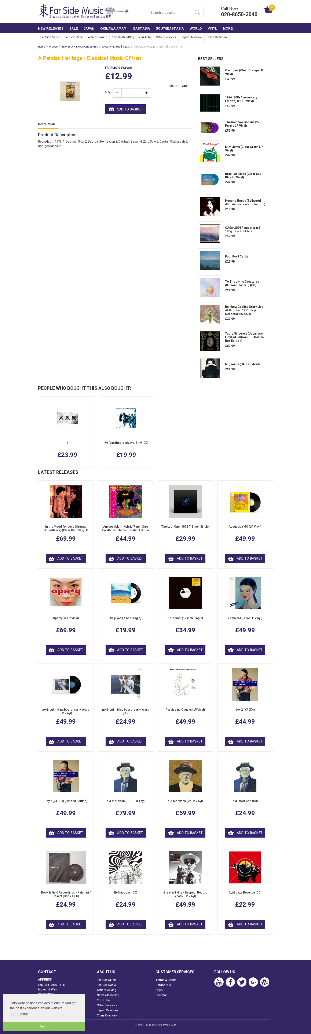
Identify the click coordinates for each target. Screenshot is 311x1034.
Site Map (162, 995)
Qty (107, 92)
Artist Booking (97, 37)
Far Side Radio (74, 37)
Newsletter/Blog (123, 37)
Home (41, 46)
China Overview (217, 37)
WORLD (196, 28)
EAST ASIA (141, 28)
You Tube (145, 37)
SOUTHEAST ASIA (170, 28)
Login (159, 990)
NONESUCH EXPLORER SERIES (80, 46)
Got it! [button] (44, 1026)
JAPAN (89, 28)
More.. (228, 28)
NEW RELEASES (50, 28)
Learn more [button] (19, 1014)
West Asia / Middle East (116, 46)
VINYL (212, 28)
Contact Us (163, 985)
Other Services (166, 37)
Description (46, 124)
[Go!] (197, 12)
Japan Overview (191, 37)
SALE (73, 28)
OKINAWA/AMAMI (113, 28)
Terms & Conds (166, 980)
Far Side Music (50, 37)
